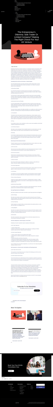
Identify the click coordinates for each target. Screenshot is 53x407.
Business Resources (18, 20)
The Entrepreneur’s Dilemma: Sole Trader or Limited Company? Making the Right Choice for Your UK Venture (17, 331)
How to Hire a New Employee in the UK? (34, 331)
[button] (26, 66)
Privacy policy (17, 21)
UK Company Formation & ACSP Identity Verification (24, 14)
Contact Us (17, 19)
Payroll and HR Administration (21, 5)
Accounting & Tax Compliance (21, 15)
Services (16, 13)
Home (16, 12)
